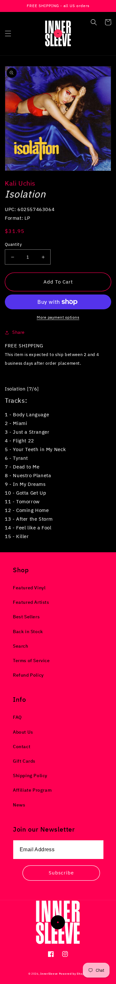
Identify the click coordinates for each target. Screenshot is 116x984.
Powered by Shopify (73, 973)
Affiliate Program (32, 790)
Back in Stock (28, 631)
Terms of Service (31, 660)
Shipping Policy (30, 775)
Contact (21, 746)
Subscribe (61, 873)
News (19, 805)
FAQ (17, 717)
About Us (23, 732)
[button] (8, 33)
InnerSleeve (49, 973)
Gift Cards (24, 761)
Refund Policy (28, 675)
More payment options (58, 317)
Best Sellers (26, 617)
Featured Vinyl (29, 588)
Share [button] (18, 332)
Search (20, 646)
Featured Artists (31, 602)
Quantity (13, 244)
